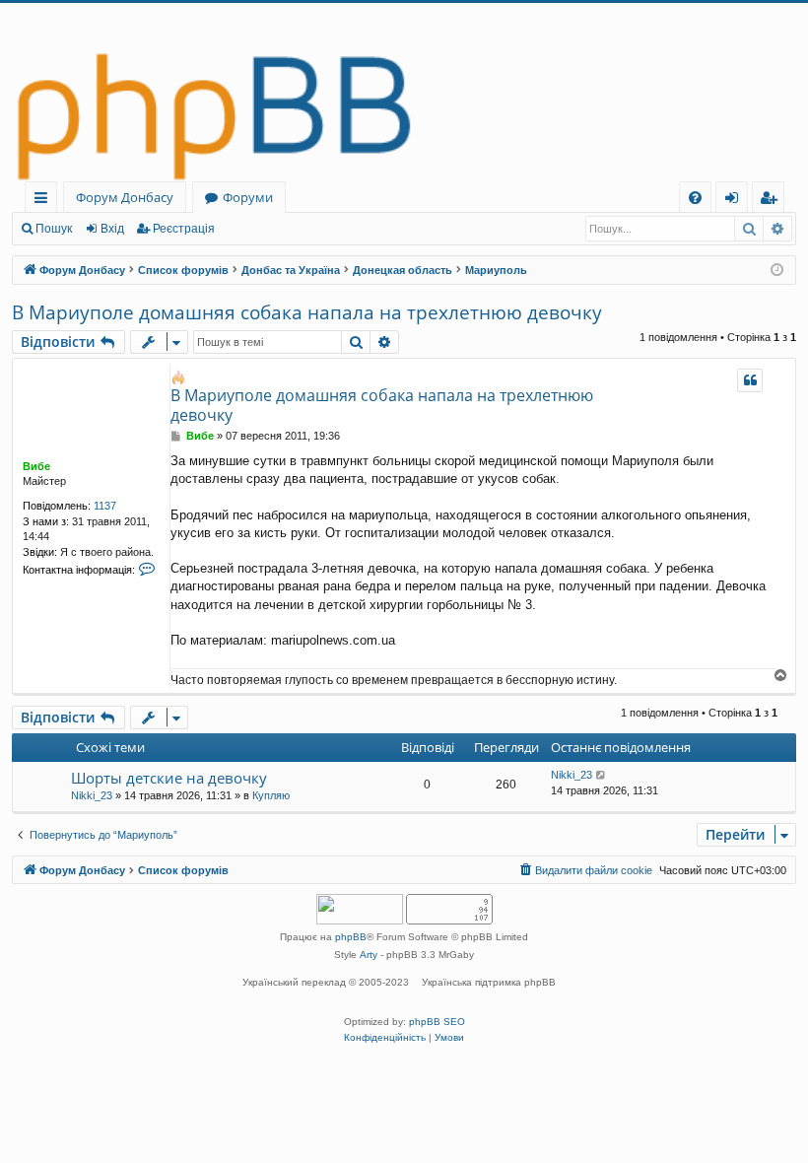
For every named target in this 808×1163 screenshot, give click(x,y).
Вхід (112, 229)
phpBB (351, 936)
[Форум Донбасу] (404, 92)
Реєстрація (184, 229)
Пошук (53, 229)
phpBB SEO (437, 1021)
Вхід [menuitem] (738, 200)
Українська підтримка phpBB (489, 982)
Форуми (248, 197)
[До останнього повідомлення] (601, 775)
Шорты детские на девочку (169, 777)
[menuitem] (695, 197)
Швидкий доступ (45, 200)
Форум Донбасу (124, 197)
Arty (368, 954)
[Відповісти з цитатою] (750, 380)
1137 (105, 506)
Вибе (36, 466)
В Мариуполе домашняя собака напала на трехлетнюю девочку (307, 312)
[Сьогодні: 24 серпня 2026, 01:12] (777, 270)
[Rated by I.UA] (359, 911)
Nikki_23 (91, 795)
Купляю (271, 795)
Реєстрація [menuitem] (772, 200)
